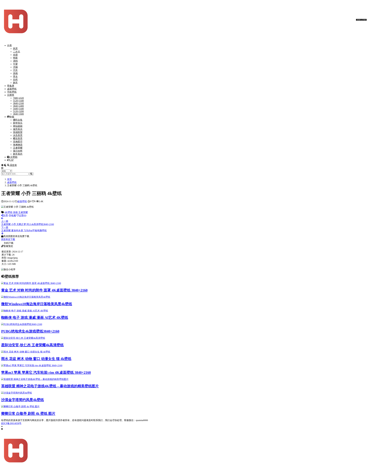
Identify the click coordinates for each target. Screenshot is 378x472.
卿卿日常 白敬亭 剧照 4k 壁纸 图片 (28, 413)
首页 (9, 179)
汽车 (15, 70)
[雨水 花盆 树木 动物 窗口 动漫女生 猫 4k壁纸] (25, 351)
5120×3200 (18, 111)
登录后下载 (9, 239)
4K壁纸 (8, 212)
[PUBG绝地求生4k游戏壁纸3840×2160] (21, 324)
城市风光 (17, 129)
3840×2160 (18, 103)
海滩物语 (17, 144)
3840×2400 (18, 106)
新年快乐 (17, 123)
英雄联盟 (17, 132)
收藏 (13, 215)
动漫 (15, 54)
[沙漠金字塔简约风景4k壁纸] (16, 393)
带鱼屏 (10, 85)
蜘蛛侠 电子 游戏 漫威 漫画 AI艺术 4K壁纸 (34, 317)
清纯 (15, 61)
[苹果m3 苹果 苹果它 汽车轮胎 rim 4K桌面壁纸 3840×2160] (31, 365)
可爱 (15, 64)
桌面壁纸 (12, 89)
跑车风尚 (17, 154)
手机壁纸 (12, 92)
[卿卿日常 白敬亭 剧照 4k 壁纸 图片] (20, 406)
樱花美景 (17, 138)
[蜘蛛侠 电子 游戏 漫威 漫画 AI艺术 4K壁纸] (24, 310)
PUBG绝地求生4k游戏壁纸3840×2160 (30, 331)
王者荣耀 (17, 148)
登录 (14, 165)
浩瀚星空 (17, 141)
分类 (9, 45)
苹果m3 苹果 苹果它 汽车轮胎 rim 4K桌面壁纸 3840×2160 (46, 372)
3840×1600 (18, 114)
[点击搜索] (31, 173)
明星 (15, 58)
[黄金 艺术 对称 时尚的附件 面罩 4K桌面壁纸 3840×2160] (31, 283)
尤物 (15, 67)
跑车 (15, 82)
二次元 (16, 51)
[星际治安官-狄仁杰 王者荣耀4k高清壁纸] (23, 338)
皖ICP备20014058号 (11, 423)
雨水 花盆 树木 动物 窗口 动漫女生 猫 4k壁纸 (36, 359)
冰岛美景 (17, 135)
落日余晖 (17, 151)
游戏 (15, 73)
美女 (15, 76)
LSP (11, 160)
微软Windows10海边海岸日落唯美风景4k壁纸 (36, 304)
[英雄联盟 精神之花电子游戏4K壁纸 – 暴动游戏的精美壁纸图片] (35, 379)
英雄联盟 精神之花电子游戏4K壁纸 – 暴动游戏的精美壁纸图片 (50, 386)
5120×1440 (18, 100)
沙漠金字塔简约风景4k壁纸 (22, 400)
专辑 (11, 116)
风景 (15, 48)
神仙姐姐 (17, 126)
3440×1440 (18, 108)
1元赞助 (13, 157)
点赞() (22, 215)
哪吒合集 (17, 120)
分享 (5, 215)
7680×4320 (18, 98)
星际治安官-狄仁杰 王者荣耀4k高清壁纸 (32, 345)
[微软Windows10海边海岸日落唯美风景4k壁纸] (25, 297)
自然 (15, 79)
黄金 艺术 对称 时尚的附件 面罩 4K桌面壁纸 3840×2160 (44, 290)
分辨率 (10, 95)
